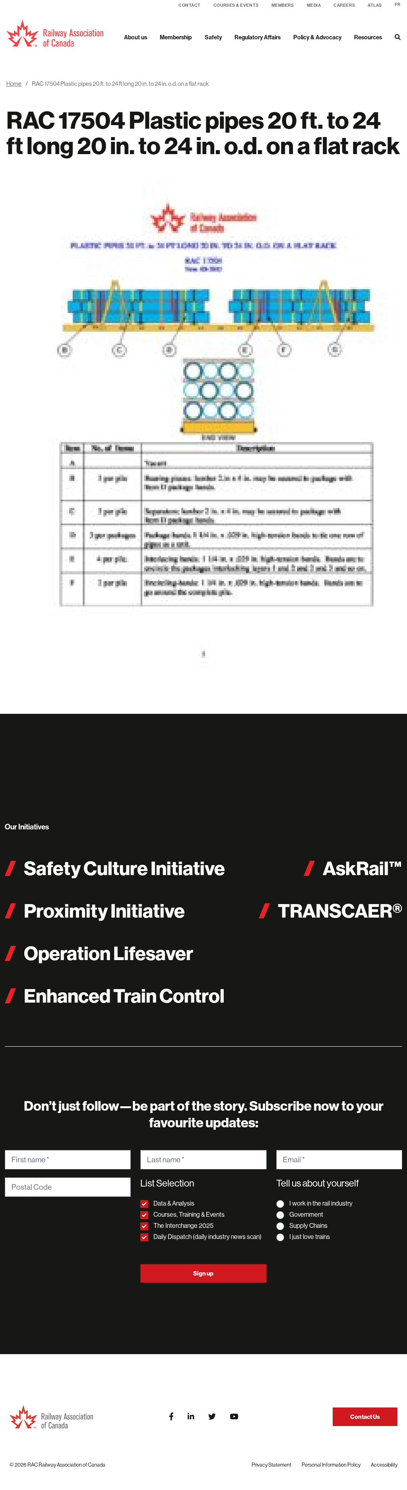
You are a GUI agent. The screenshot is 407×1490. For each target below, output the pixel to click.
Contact (189, 5)
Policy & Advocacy (317, 37)
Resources (368, 37)
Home (13, 83)
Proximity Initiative (104, 911)
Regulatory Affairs (258, 37)
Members (282, 5)
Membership (176, 37)
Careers (344, 5)
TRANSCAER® (340, 911)
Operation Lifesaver (108, 953)
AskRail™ (362, 868)
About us (135, 37)
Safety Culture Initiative (124, 868)
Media (314, 5)
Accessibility (384, 1464)
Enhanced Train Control (124, 996)
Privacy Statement (271, 1464)
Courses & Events (236, 5)
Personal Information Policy (331, 1464)
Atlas (375, 5)
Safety (213, 37)
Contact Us (365, 1416)
